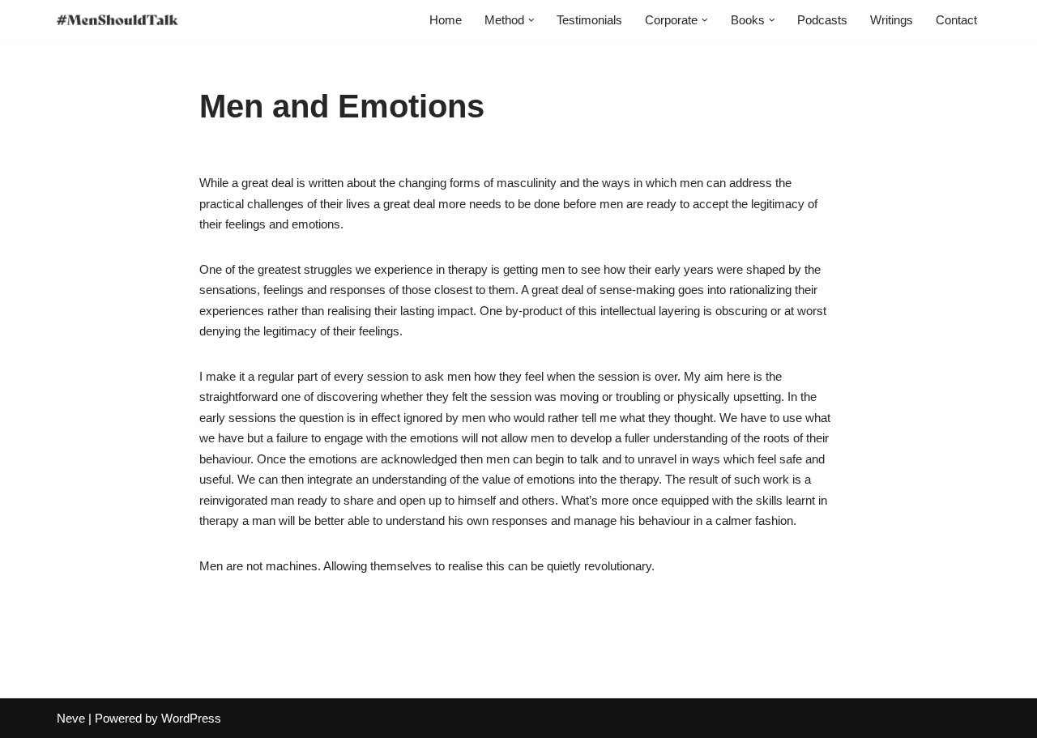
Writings (891, 20)
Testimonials (589, 20)
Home (445, 20)
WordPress (191, 718)
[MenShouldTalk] (117, 20)
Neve (71, 718)
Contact (956, 20)
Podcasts (822, 20)
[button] (531, 20)
